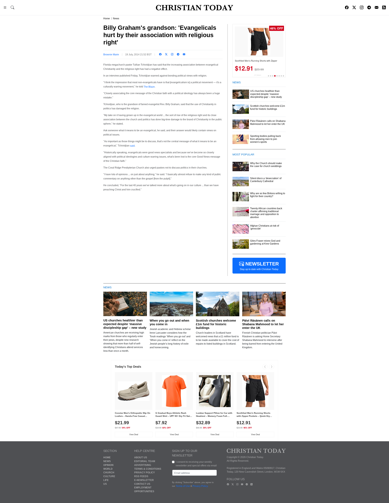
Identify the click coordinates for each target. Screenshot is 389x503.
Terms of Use (183, 486)
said (132, 145)
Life (106, 480)
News (116, 18)
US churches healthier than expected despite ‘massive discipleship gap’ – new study (124, 324)
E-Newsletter (144, 480)
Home (106, 18)
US (105, 483)
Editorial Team (144, 461)
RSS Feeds (141, 476)
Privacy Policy (144, 472)
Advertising (142, 465)
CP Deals (257, 75)
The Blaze (149, 86)
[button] (5, 8)
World (108, 468)
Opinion (108, 465)
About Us (140, 457)
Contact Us (142, 483)
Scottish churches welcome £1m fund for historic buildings (216, 324)
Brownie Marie (111, 54)
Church (108, 472)
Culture (109, 476)
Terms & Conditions (147, 468)
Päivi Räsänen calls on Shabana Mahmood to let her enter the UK (263, 324)
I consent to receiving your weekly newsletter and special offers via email (196, 464)
